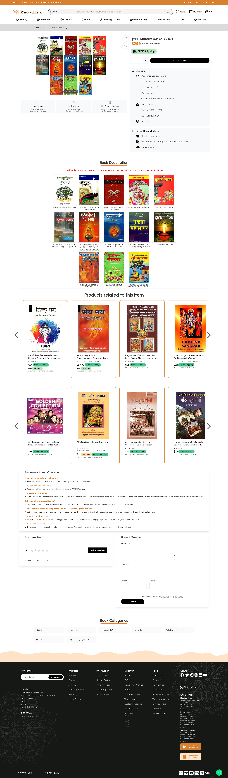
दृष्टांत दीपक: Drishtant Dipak (164, 244)
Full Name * (126, 565)
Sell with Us (158, 685)
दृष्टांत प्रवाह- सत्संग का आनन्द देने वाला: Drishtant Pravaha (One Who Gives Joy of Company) (64, 246)
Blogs (127, 690)
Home (36, 28)
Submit (133, 602)
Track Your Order (160, 699)
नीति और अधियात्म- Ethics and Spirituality (93, 442)
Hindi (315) (40, 630)
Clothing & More (77, 690)
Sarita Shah (180, 448)
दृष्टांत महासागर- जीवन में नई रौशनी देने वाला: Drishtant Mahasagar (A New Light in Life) (139, 246)
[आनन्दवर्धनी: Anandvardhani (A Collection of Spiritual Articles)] (142, 438)
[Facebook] (182, 676)
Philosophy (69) (107, 630)
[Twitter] (187, 676)
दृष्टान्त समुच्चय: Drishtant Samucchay (114, 285)
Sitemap (156, 709)
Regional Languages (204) (79, 639)
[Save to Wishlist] (125, 39)
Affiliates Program (161, 694)
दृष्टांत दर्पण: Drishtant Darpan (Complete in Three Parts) (114, 245)
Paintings (73, 694)
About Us (129, 675)
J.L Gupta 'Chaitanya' (192, 361)
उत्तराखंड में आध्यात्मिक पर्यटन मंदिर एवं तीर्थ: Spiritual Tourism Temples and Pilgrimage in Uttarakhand (189, 445)
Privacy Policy (178, 596)
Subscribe (55, 677)
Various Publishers (161, 76)
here (86, 519)
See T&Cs (42, 111)
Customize (157, 680)
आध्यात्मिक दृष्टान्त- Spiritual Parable (64, 207)
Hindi (53, 28)
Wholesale (157, 690)
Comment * (126, 543)
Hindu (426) (73, 630)
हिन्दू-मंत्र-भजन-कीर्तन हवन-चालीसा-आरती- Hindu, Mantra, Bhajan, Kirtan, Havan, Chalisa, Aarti (141, 358)
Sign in (188, 3)
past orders (106, 519)
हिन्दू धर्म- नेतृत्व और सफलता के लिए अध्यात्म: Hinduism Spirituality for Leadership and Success (44, 358)
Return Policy (103, 680)
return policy (198, 497)
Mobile (152, 581)
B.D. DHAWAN (132, 448)
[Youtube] (205, 676)
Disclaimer (101, 675)
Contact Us (158, 675)
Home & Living (76, 699)
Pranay (33, 361)
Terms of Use (165, 596)
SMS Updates (159, 713)
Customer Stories (133, 704)
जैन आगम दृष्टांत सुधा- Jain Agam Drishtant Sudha (114, 208)
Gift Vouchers (159, 704)
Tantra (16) (138, 630)
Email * (124, 581)
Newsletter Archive (133, 685)
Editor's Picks (131, 709)
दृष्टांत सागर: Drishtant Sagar (164, 207)
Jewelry (72, 685)
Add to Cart (179, 60)
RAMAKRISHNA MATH (93, 361)
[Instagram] (196, 676)
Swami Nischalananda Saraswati (92, 451)
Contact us (201, 3)
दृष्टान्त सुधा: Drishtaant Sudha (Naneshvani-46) (89, 208)
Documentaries (132, 694)
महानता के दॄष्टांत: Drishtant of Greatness (89, 285)
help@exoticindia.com (148, 512)
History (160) (41, 639)
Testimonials (130, 699)
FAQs (126, 680)
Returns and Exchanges (153, 142)
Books (45, 28)
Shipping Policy (104, 690)
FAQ (213, 3)
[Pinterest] (192, 676)
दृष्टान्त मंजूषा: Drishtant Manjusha (139, 207)
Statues (72, 675)
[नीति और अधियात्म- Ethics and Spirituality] (93, 438)
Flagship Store (186, 698)
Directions (183, 709)
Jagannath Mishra (135, 361)
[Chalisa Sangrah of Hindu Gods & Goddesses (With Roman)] (190, 352)
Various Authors (157, 82)
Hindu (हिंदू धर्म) (63, 28)
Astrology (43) (171, 630)
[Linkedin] (200, 676)
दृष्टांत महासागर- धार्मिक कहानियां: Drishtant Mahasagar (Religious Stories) (139, 286)
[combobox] (119, 12)
